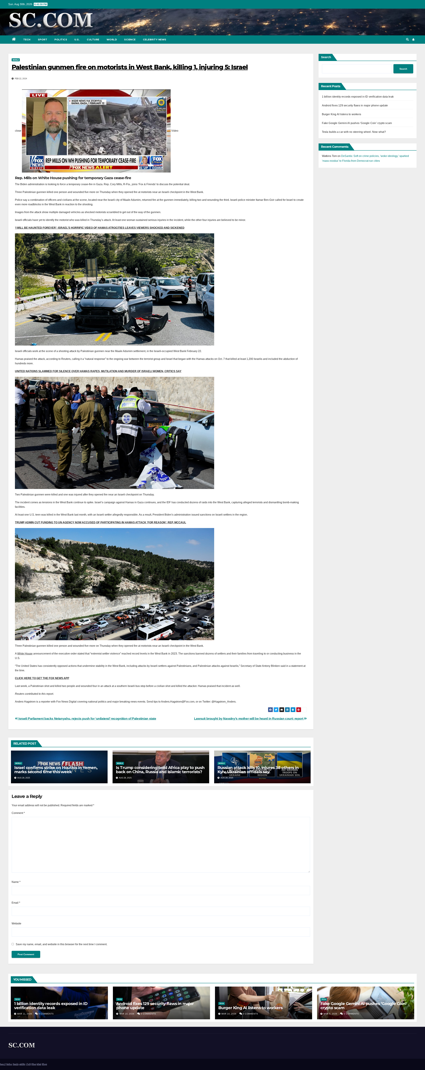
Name (16, 882)
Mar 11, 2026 (24, 1014)
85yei (44, 1064)
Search (326, 57)
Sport (42, 39)
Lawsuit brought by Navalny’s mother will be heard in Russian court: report (249, 718)
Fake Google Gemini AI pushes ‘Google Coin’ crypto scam (357, 123)
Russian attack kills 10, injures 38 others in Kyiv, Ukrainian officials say (258, 769)
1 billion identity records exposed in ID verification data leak (358, 96)
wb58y (22, 1064)
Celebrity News (154, 39)
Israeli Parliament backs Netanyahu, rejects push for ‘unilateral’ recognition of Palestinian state (87, 718)
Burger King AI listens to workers (341, 114)
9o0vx (9, 1064)
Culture (93, 39)
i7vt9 (28, 1064)
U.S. (77, 39)
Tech (27, 39)
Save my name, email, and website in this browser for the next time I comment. (61, 944)
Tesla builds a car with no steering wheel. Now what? (354, 131)
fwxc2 (3, 1064)
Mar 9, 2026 (330, 1014)
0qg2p (16, 1064)
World (112, 39)
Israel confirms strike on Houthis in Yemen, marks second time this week (55, 769)
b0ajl (39, 1064)
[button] (407, 39)
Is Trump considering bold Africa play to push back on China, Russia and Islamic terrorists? (160, 769)
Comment (18, 813)
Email (16, 902)
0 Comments (46, 1014)
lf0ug (33, 1064)
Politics (60, 39)
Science (130, 39)
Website (16, 923)
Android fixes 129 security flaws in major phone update (355, 105)
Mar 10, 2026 (126, 1014)
